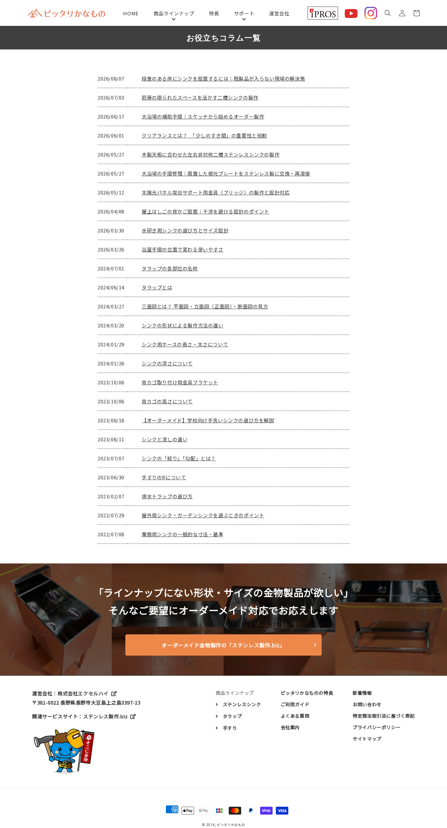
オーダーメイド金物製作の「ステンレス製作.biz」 (223, 645)
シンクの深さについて (167, 363)
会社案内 (290, 727)
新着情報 (362, 693)
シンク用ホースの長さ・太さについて (185, 344)
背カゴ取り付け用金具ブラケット (180, 382)
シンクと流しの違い (165, 439)
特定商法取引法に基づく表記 (384, 715)
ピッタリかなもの (231, 824)
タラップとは (157, 287)
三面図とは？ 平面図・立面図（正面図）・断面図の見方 (205, 306)
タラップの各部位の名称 (170, 268)
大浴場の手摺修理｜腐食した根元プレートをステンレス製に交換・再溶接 (226, 173)
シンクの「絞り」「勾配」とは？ (179, 458)
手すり (230, 728)
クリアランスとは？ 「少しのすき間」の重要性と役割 (204, 135)
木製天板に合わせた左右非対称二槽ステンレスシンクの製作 (210, 154)
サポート (244, 13)
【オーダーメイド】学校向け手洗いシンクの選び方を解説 (208, 420)
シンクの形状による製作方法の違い (183, 325)
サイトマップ (367, 738)
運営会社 (279, 13)
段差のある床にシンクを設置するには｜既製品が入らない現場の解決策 (223, 78)
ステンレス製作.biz (105, 716)
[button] (388, 13)
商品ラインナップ (173, 13)
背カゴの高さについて (167, 401)
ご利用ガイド (295, 704)
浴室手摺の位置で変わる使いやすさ (183, 249)
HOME (130, 13)
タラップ (232, 716)
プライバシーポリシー (377, 727)
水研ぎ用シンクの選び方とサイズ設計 (185, 230)
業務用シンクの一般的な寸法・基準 (183, 534)
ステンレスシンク (242, 704)
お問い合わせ (367, 704)
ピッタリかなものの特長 (307, 693)
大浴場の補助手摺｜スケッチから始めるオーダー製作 (203, 116)
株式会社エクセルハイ (83, 693)
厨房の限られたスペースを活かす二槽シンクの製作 (200, 97)
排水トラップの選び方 (167, 496)
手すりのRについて (164, 477)
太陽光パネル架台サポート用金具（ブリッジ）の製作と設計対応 (216, 192)
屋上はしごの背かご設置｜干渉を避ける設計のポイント (205, 211)
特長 (214, 13)
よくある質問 (295, 715)
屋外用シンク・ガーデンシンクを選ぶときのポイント (203, 515)
